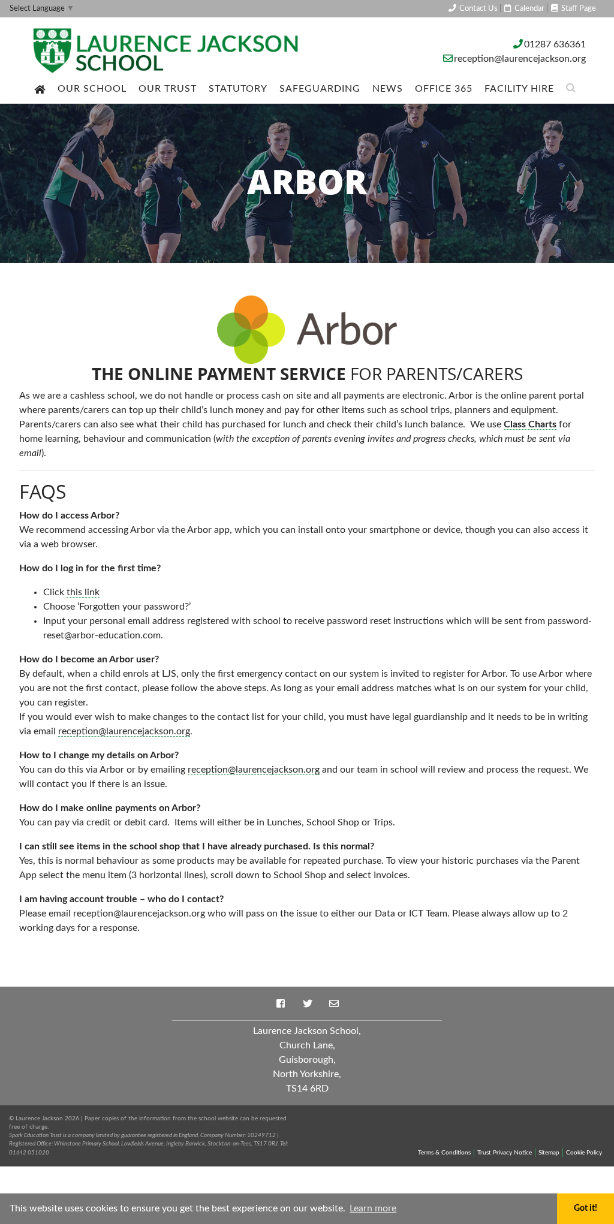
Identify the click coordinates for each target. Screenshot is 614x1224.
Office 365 (443, 89)
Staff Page (577, 8)
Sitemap (548, 1153)
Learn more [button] (373, 1208)
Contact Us (478, 8)
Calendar (528, 8)
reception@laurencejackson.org (520, 59)
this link (83, 592)
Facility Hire (519, 89)
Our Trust (168, 89)
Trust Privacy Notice (504, 1153)
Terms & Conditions (444, 1153)
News (387, 89)
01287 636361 (555, 44)
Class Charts (530, 424)
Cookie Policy (584, 1153)
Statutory (238, 89)
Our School (92, 89)
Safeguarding (319, 89)
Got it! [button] (585, 1208)
